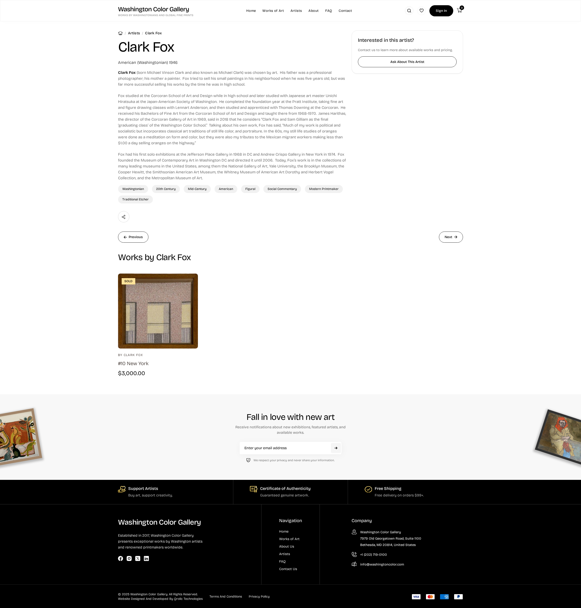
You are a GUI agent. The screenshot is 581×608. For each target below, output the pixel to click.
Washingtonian (133, 189)
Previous (136, 237)
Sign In (441, 11)
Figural (250, 189)
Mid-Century (197, 189)
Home (120, 33)
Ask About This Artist (407, 62)
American (226, 189)
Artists (134, 33)
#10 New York (133, 363)
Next (448, 237)
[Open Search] (409, 10)
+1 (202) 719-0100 (373, 555)
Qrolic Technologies (188, 599)
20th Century (166, 189)
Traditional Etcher (135, 199)
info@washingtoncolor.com (382, 564)
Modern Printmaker (324, 189)
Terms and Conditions (225, 596)
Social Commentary (282, 189)
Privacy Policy (259, 596)
